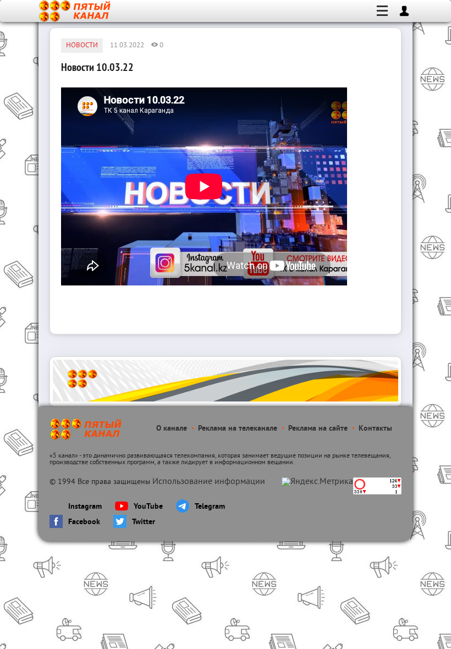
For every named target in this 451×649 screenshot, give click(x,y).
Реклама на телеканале (237, 428)
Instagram (85, 507)
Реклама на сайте (318, 428)
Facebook (84, 522)
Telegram (210, 507)
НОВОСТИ (82, 45)
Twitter (143, 522)
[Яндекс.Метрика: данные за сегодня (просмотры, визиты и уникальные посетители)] (317, 481)
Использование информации (208, 481)
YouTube (148, 507)
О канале (171, 428)
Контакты (375, 428)
